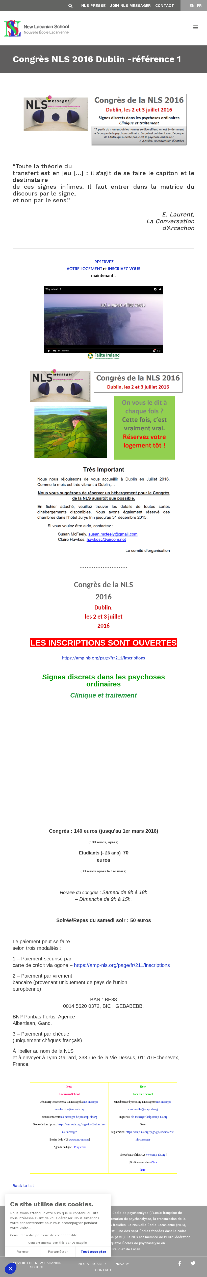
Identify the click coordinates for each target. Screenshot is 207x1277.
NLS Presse (93, 5)
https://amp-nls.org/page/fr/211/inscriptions (103, 658)
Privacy (122, 1264)
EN (192, 5)
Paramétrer (58, 1252)
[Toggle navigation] (196, 28)
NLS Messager (92, 1264)
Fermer (22, 1252)
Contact (164, 5)
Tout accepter (93, 1252)
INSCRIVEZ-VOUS (124, 269)
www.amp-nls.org (79, 1139)
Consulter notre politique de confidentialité (43, 1235)
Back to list (23, 1185)
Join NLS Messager (130, 5)
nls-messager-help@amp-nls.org (78, 1117)
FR (199, 5)
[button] (11, 1268)
